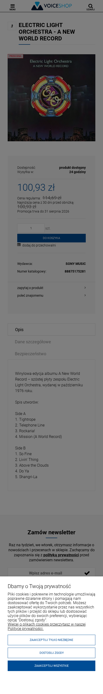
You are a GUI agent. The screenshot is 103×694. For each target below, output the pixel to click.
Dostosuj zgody (52, 653)
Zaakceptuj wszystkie (51, 665)
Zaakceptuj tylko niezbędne (51, 640)
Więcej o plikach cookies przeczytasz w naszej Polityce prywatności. (47, 626)
